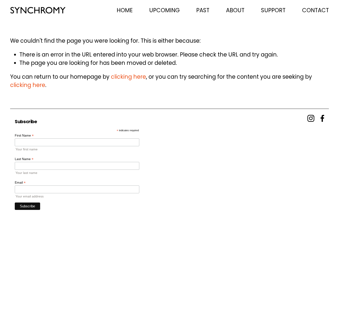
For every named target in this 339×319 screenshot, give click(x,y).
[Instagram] (311, 118)
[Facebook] (322, 118)
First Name (24, 135)
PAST (202, 10)
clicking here (128, 76)
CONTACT (315, 10)
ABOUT (235, 10)
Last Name (24, 159)
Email (20, 182)
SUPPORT (273, 10)
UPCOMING (164, 10)
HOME (125, 10)
